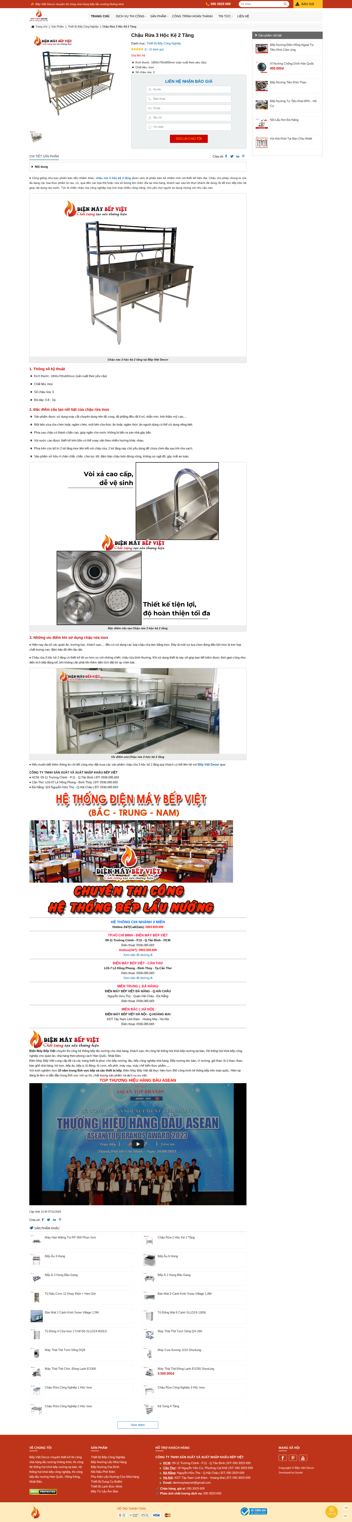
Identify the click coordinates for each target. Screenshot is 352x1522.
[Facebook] (283, 1458)
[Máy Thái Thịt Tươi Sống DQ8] (37, 1354)
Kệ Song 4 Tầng (168, 1406)
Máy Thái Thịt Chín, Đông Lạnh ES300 (70, 1368)
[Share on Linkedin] (237, 156)
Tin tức (224, 16)
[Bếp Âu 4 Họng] (37, 1260)
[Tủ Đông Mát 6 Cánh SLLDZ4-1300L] (149, 1316)
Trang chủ (100, 16)
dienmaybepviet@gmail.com (192, 1482)
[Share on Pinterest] (243, 156)
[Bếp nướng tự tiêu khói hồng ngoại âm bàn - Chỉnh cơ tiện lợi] (262, 105)
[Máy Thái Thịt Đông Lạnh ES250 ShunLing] (149, 1372)
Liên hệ (243, 16)
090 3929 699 (242, 1463)
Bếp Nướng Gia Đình (105, 1467)
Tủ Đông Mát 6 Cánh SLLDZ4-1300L (182, 1312)
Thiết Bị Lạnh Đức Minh (106, 1486)
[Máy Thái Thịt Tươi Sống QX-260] (149, 1335)
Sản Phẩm (158, 16)
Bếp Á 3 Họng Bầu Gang (61, 1275)
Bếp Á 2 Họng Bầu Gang (174, 1275)
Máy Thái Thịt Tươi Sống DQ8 (65, 1350)
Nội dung (41, 166)
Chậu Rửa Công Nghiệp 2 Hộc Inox (68, 1406)
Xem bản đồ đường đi (137, 955)
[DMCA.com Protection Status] (43, 1493)
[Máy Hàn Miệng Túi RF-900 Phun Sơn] (37, 1241)
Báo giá (307, 4)
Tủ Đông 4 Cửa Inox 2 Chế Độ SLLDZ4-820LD (76, 1331)
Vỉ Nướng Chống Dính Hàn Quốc (292, 63)
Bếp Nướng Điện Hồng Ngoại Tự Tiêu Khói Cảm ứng (292, 47)
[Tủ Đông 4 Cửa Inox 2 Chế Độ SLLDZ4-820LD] (37, 1335)
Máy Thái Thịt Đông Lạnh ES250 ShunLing (186, 1368)
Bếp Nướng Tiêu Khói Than (288, 82)
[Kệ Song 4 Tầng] (149, 1410)
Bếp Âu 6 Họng (168, 1256)
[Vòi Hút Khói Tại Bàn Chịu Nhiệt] (262, 142)
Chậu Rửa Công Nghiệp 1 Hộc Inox (68, 1387)
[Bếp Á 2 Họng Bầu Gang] (149, 1279)
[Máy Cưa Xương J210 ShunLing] (149, 1354)
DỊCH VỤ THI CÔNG (130, 16)
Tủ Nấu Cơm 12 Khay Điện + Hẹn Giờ (70, 1293)
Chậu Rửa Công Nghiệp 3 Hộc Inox (181, 1387)
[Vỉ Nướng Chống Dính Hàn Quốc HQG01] (262, 67)
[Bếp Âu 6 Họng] (149, 1260)
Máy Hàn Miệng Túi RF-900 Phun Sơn (70, 1237)
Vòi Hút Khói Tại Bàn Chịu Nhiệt (291, 138)
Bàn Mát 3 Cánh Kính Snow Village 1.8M (185, 1293)
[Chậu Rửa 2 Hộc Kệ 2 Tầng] (149, 1241)
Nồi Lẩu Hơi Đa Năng (284, 119)
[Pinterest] (293, 1458)
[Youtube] (303, 1458)
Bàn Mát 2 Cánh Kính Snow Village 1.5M (72, 1312)
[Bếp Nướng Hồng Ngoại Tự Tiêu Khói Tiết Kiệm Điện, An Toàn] (262, 48)
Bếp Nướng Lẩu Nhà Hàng (108, 1462)
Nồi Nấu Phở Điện (103, 1471)
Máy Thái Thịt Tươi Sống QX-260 (180, 1331)
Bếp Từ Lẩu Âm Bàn (104, 1491)
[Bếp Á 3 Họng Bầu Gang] (37, 1279)
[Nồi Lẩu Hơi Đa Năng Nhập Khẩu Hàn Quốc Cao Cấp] (262, 123)
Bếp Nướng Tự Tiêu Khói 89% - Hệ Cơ (293, 103)
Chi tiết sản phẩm (44, 156)
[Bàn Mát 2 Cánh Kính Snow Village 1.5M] (37, 1316)
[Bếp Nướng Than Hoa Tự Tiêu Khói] (262, 86)
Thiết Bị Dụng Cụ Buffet (106, 1481)
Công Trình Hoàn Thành (192, 16)
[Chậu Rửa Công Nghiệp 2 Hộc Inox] (37, 1410)
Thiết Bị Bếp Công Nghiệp (164, 43)
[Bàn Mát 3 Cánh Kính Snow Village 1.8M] (149, 1297)
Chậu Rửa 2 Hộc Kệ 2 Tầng (176, 1237)
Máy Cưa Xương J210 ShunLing (179, 1350)
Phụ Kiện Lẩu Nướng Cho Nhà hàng (115, 1476)
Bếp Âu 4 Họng (55, 1256)
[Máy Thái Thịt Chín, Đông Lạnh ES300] (37, 1372)
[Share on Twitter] (231, 156)
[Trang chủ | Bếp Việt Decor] (58, 15)
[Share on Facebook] (226, 156)
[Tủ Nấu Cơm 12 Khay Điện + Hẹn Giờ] (37, 1297)
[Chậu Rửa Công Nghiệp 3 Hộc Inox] (149, 1391)
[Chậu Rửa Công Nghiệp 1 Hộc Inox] (37, 1391)
